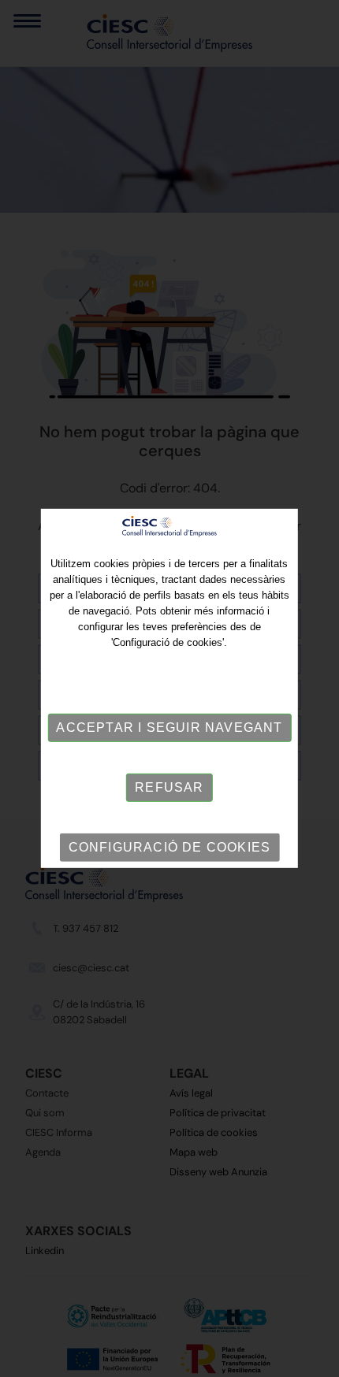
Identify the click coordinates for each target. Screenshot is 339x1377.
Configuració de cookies (170, 847)
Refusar (169, 787)
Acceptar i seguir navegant (169, 727)
